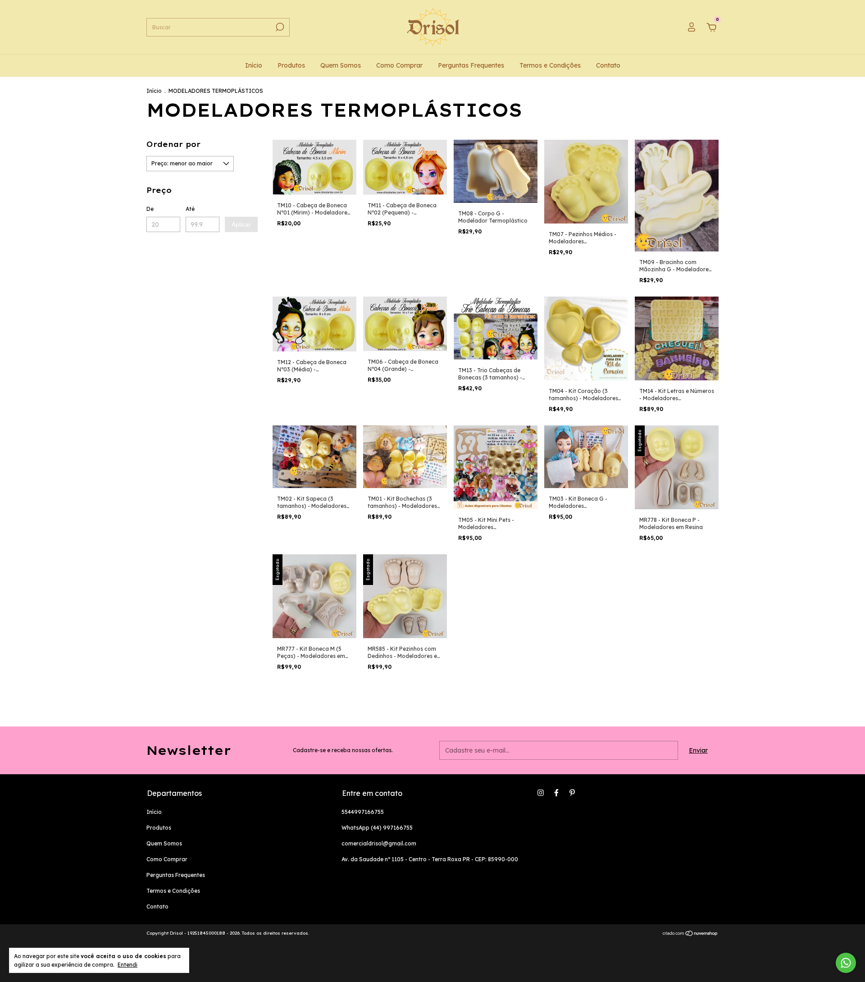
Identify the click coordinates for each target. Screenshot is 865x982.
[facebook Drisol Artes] (556, 792)
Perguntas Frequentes (471, 65)
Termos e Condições (550, 65)
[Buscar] (279, 27)
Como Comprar (399, 65)
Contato (608, 65)
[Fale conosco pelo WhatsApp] (846, 963)
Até (190, 209)
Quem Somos (340, 65)
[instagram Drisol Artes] (540, 792)
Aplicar (241, 224)
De (150, 209)
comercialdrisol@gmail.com (378, 843)
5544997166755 (362, 811)
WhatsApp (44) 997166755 (377, 827)
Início (253, 65)
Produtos (291, 65)
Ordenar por (173, 144)
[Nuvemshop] (690, 934)
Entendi (127, 964)
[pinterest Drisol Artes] (572, 792)
